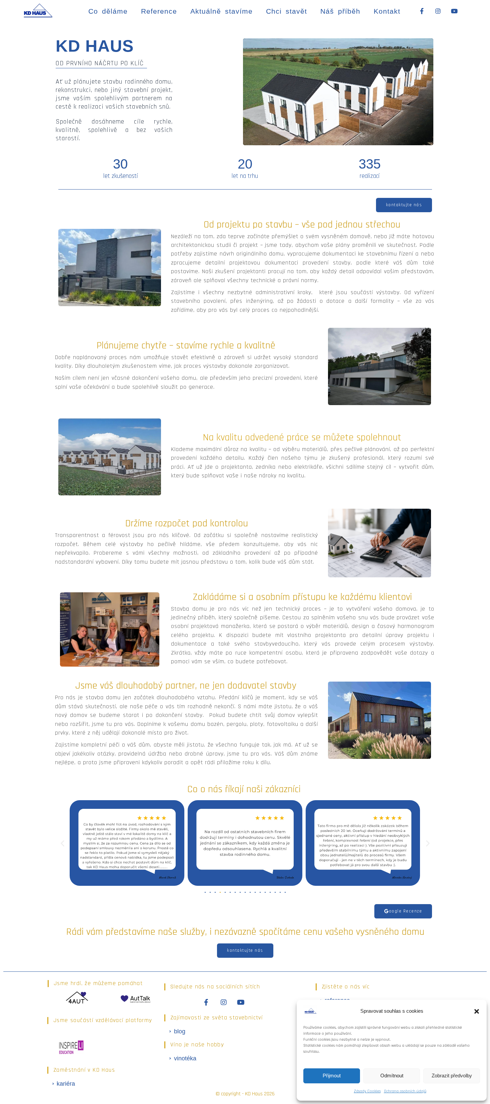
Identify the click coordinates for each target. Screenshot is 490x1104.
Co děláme (108, 11)
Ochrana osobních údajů (405, 1091)
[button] (476, 1011)
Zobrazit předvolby (452, 1075)
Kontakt (387, 11)
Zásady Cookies (367, 1091)
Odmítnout (391, 1075)
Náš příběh (340, 11)
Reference (159, 11)
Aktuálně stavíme (221, 11)
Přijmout (332, 1075)
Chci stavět (286, 11)
